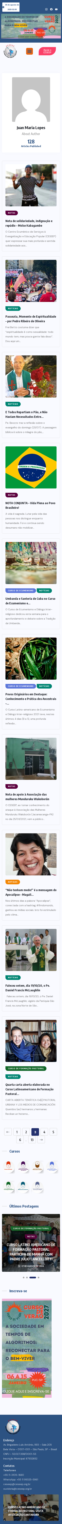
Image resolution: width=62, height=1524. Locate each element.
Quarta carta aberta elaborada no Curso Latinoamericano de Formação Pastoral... (29, 1089)
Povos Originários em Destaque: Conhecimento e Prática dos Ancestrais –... (30, 698)
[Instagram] (46, 9)
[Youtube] (56, 9)
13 (32, 1140)
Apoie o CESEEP (47, 51)
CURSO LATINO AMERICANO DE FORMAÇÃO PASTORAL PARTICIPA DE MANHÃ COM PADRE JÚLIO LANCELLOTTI (31, 1251)
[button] (29, 51)
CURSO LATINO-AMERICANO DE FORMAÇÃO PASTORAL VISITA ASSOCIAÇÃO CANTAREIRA (26, 1511)
